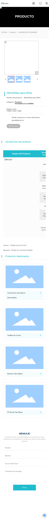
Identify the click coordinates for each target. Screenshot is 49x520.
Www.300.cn (23, 514)
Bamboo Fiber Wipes (14, 374)
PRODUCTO (24, 16)
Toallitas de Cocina (14, 335)
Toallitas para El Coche (18, 245)
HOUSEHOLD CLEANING (28, 32)
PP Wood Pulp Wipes (15, 412)
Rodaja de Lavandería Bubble (22, 250)
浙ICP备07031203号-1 (24, 511)
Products (12, 32)
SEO (30, 514)
